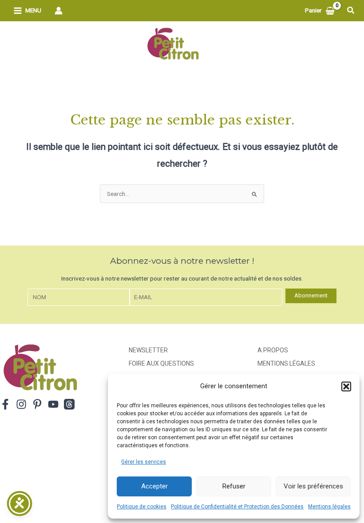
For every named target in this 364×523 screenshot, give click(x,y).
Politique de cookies (141, 506)
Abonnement (311, 295)
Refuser (233, 486)
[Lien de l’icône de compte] (59, 11)
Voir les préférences (313, 486)
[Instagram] (21, 404)
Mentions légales (329, 506)
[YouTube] (53, 404)
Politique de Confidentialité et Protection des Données (237, 506)
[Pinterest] (37, 404)
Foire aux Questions (161, 363)
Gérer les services (143, 462)
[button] (346, 386)
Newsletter (148, 350)
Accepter (154, 486)
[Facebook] (5, 404)
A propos (272, 350)
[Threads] (69, 404)
